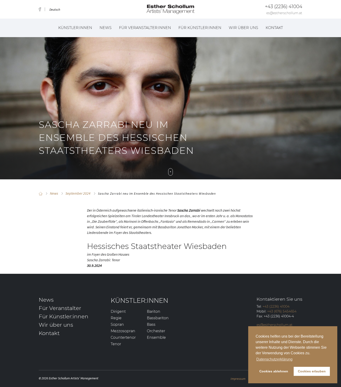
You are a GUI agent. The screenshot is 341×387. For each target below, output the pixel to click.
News (106, 28)
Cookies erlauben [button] (312, 371)
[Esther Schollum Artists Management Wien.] (40, 193)
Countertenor (123, 337)
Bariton (153, 311)
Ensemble (156, 337)
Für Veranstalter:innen (145, 28)
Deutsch (54, 9)
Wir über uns (243, 28)
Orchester (156, 331)
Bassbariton (158, 318)
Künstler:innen (75, 28)
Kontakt (274, 28)
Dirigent (118, 311)
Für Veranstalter (60, 308)
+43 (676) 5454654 (281, 311)
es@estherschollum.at (284, 13)
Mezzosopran (123, 331)
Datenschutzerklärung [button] (274, 359)
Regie (116, 318)
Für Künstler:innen (199, 28)
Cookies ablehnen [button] (273, 371)
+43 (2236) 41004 (283, 6)
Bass (151, 324)
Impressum (238, 379)
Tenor (116, 344)
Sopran (117, 324)
